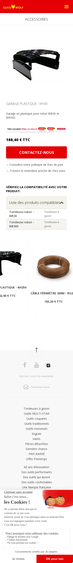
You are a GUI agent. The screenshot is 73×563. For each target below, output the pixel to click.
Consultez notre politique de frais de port (36, 165)
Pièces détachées (36, 444)
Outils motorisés (36, 429)
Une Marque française (36, 487)
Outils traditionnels (36, 424)
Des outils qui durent (36, 477)
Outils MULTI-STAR (36, 413)
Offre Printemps (36, 459)
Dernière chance (36, 449)
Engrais (36, 434)
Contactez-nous (36, 152)
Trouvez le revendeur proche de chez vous (37, 171)
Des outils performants (36, 472)
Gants (36, 439)
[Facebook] (24, 365)
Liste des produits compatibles (34, 202)
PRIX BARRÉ (37, 454)
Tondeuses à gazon (36, 408)
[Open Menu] (66, 6)
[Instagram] (48, 366)
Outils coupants (36, 418)
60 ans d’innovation (36, 467)
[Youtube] (36, 365)
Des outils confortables (36, 482)
